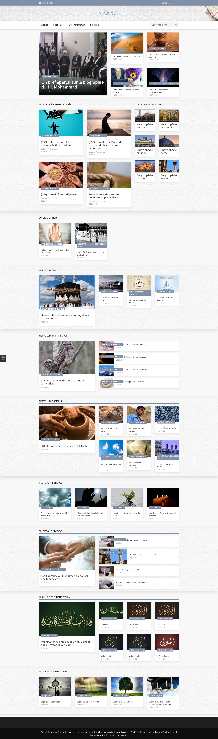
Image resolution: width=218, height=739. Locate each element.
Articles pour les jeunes (52, 244)
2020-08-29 (45, 518)
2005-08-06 (120, 573)
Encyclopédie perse (169, 151)
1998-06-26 (153, 707)
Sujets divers (119, 50)
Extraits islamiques (49, 136)
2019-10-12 (161, 431)
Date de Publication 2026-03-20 (97, 202)
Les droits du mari (157, 48)
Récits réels (47, 507)
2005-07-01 (120, 543)
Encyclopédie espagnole (169, 125)
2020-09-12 (153, 518)
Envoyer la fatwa (77, 24)
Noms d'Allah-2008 (49, 636)
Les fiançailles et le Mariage (53, 570)
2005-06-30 (45, 582)
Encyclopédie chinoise (145, 151)
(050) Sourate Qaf (121, 696)
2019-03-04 (120, 347)
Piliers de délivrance (50, 440)
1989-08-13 (117, 95)
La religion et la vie (109, 422)
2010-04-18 (45, 255)
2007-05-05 (133, 627)
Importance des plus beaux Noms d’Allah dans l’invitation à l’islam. (66, 643)
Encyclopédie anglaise (145, 125)
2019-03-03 (45, 387)
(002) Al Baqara (156, 696)
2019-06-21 (161, 303)
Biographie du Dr (49, 76)
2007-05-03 (45, 648)
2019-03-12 (120, 360)
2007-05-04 (105, 627)
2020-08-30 (81, 518)
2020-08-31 (117, 518)
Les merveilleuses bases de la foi (112, 457)
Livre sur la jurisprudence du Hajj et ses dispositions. (65, 316)
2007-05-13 (161, 659)
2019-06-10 (133, 305)
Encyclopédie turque (145, 176)
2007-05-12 (133, 659)
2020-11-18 (161, 469)
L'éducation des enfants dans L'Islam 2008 (92, 245)
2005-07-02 (133, 558)
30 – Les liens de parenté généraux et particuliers (104, 195)
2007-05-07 (105, 659)
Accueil (45, 24)
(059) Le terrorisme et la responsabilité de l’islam (56, 143)
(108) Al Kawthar (84, 696)
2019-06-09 (105, 303)
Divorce (105, 570)
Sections (57, 24)
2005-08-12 (120, 585)
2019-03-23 (120, 384)
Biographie (95, 24)
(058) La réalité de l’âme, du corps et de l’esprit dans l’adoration (105, 145)
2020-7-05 (46, 91)
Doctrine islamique (109, 292)
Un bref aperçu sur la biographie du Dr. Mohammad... (73, 84)
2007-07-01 (153, 95)
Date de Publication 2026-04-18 (49, 150)
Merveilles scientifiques (51, 374)
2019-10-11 (133, 434)
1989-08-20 (153, 59)
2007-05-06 (161, 627)
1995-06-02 (117, 704)
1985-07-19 (81, 704)
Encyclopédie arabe (169, 176)
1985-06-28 (45, 704)
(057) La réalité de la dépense (59, 194)
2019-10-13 (105, 470)
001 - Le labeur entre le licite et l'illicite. (64, 446)
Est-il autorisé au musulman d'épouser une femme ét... (64, 577)
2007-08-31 (117, 59)
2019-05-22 (45, 322)
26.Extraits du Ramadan (99, 188)
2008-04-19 (81, 257)
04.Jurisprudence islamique (53, 309)
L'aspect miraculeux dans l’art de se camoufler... (63, 382)
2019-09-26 (45, 449)
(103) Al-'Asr (46, 696)
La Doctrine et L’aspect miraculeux (164, 84)
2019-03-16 (120, 372)
